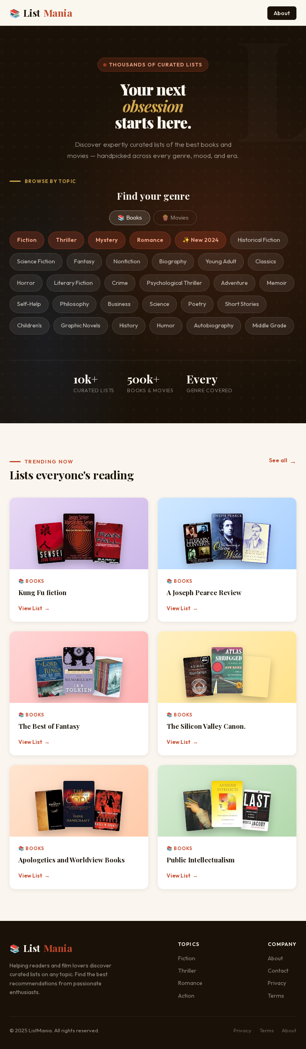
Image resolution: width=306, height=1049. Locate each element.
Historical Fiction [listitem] (259, 239)
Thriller (187, 970)
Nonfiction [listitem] (127, 261)
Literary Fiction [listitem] (73, 282)
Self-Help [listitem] (29, 303)
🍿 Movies (175, 217)
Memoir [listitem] (277, 282)
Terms (276, 995)
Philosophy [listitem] (74, 303)
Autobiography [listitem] (213, 325)
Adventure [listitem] (234, 282)
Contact (278, 970)
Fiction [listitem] (27, 239)
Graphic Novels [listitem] (80, 325)
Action (186, 995)
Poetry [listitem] (197, 303)
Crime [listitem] (120, 282)
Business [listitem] (119, 303)
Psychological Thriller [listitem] (174, 282)
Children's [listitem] (29, 325)
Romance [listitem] (150, 239)
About (282, 13)
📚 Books (130, 217)
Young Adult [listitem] (221, 261)
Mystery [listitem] (107, 239)
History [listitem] (129, 325)
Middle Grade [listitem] (269, 325)
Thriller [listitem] (66, 239)
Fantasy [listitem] (84, 261)
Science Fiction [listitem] (36, 261)
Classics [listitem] (265, 261)
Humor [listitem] (166, 325)
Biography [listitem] (172, 261)
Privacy (277, 983)
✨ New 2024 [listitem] (200, 239)
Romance (190, 983)
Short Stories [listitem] (242, 303)
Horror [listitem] (26, 282)
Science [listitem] (159, 303)
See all (282, 460)
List (41, 12)
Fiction (186, 958)
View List (34, 608)
